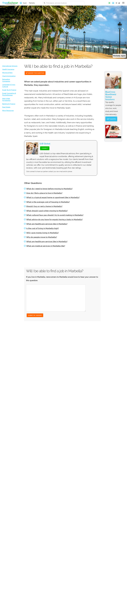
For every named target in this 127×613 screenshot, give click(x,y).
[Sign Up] (119, 3)
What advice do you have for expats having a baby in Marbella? (54, 219)
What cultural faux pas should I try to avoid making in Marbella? (54, 215)
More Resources (8, 110)
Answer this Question (35, 73)
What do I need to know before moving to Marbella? (49, 189)
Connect (45, 148)
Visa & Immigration (9, 76)
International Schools (9, 66)
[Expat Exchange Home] (10, 3)
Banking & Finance (8, 104)
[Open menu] (123, 2)
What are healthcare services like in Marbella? (46, 224)
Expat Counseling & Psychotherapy (9, 94)
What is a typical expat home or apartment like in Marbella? (53, 197)
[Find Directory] (109, 3)
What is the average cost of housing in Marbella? (48, 202)
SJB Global (45, 143)
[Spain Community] (113, 3)
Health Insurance (8, 69)
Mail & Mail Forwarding (6, 100)
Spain (25, 3)
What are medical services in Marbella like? (45, 246)
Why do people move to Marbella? (41, 237)
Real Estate (6, 107)
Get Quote (111, 119)
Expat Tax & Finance (9, 90)
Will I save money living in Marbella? (42, 233)
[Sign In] (116, 3)
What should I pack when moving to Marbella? (47, 211)
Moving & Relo (7, 73)
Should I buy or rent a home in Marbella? (44, 206)
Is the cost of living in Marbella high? (42, 228)
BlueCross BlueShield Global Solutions (110, 96)
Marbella (32, 3)
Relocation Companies (6, 80)
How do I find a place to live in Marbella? (44, 193)
